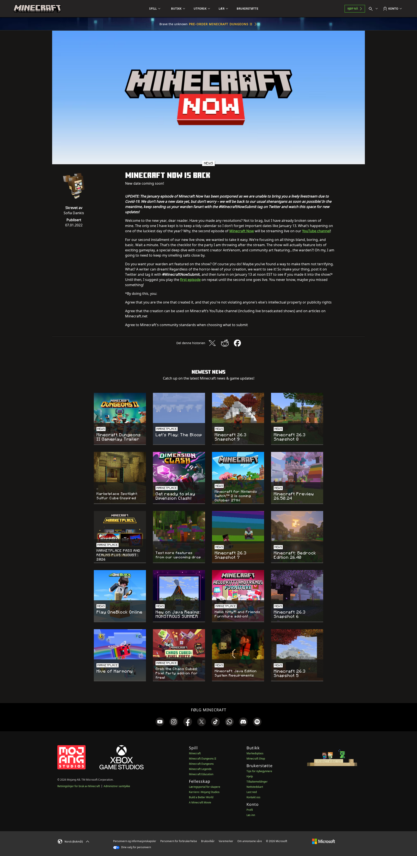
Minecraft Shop (256, 758)
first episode (190, 279)
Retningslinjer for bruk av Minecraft (78, 786)
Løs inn (251, 815)
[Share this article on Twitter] (212, 343)
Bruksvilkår (208, 841)
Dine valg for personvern (136, 847)
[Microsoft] (323, 841)
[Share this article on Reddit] (225, 343)
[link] (160, 721)
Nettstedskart (255, 787)
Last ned (252, 792)
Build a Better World (201, 797)
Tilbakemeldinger (257, 781)
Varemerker (226, 841)
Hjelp (250, 776)
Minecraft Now (241, 231)
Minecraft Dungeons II (202, 758)
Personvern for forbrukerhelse (178, 841)
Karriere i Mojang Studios (204, 792)
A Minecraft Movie (200, 802)
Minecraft (195, 753)
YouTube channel (316, 231)
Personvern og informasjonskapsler (134, 841)
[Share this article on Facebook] (237, 343)
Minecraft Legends (200, 769)
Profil (250, 810)
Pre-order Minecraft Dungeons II (220, 24)
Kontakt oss (253, 797)
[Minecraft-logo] (37, 9)
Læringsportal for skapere (204, 787)
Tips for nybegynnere (259, 771)
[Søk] (374, 9)
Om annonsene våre (249, 841)
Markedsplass (255, 753)
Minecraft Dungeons (201, 764)
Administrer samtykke (117, 786)
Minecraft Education (201, 774)
